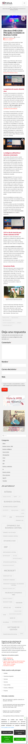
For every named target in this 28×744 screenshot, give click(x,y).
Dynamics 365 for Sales (9, 532)
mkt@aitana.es (9, 658)
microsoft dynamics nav (13, 593)
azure (15, 496)
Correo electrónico (9, 369)
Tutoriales (5, 480)
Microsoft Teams (7, 602)
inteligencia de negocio (8, 565)
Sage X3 (4, 478)
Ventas (21, 633)
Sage (4, 614)
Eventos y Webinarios (8, 687)
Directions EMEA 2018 (7, 320)
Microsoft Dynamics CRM (9, 588)
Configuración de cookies (19, 732)
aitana (8, 492)
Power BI (18, 607)
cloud (22, 513)
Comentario (7, 342)
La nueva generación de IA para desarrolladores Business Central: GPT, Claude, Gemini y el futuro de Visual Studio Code (14, 706)
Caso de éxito (5, 510)
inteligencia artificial (10, 562)
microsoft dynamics (9, 579)
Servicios (6, 682)
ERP (3, 463)
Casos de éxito (6, 452)
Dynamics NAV (10, 541)
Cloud (4, 457)
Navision (19, 603)
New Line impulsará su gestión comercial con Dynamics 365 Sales (13, 700)
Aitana (4, 443)
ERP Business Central (9, 552)
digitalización (20, 516)
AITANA (5, 673)
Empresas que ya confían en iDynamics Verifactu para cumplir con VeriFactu (12, 711)
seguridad (6, 622)
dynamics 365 (19, 520)
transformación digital (10, 634)
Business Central (6, 317)
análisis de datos (7, 496)
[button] (24, 3)
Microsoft (10, 571)
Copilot (4, 516)
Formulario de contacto (8, 665)
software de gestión (13, 628)
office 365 (7, 607)
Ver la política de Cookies (7, 727)
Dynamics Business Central (10, 536)
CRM (4, 460)
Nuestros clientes (6, 472)
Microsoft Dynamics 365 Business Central (13, 584)
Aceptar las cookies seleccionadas (7, 739)
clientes (23, 510)
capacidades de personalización (10, 108)
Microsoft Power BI (7, 598)
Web (3, 377)
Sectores (6, 679)
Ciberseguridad (6, 455)
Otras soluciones (6, 475)
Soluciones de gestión (8, 676)
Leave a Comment (8, 39)
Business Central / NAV (8, 446)
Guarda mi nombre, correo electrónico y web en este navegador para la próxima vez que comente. (14, 384)
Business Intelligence (7, 449)
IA (3, 469)
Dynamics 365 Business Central (10, 72)
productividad (17, 611)
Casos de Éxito (7, 684)
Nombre (5, 362)
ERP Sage (15, 555)
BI (19, 496)
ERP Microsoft (6, 555)
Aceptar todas (19, 739)
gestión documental (17, 558)
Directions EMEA (14, 317)
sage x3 (12, 618)
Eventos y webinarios (9, 38)
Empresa (6, 690)
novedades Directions (7, 325)
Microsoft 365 (7, 576)
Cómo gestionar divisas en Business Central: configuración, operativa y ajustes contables (13, 716)
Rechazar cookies (7, 732)
